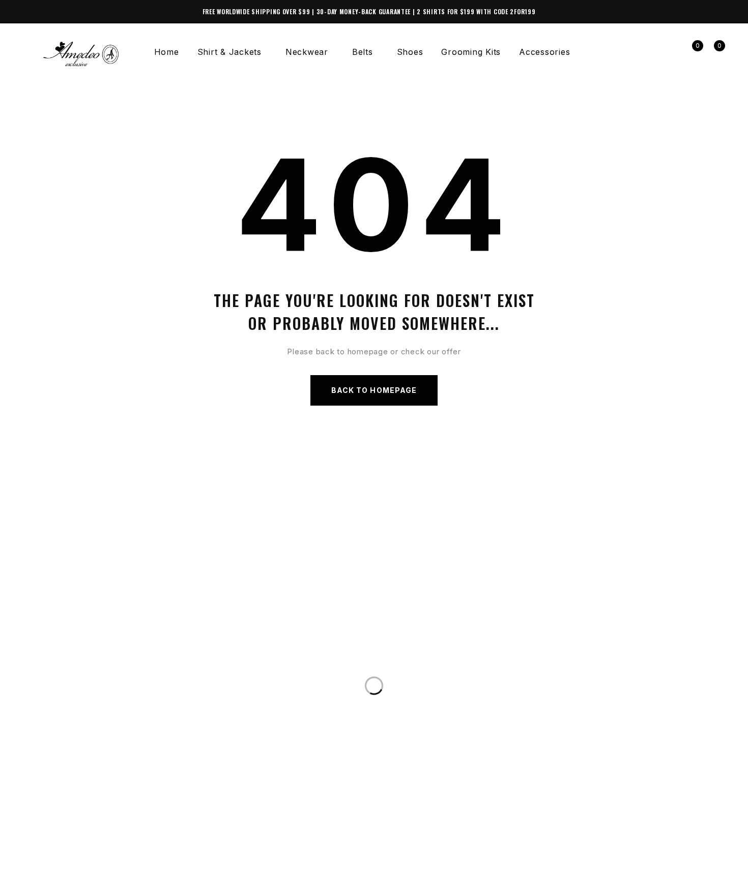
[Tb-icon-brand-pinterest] (94, 875)
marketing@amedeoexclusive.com (118, 694)
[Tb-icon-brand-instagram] (53, 875)
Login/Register (669, 52)
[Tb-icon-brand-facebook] (32, 875)
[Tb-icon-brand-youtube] (73, 875)
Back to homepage (374, 390)
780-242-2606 (68, 674)
